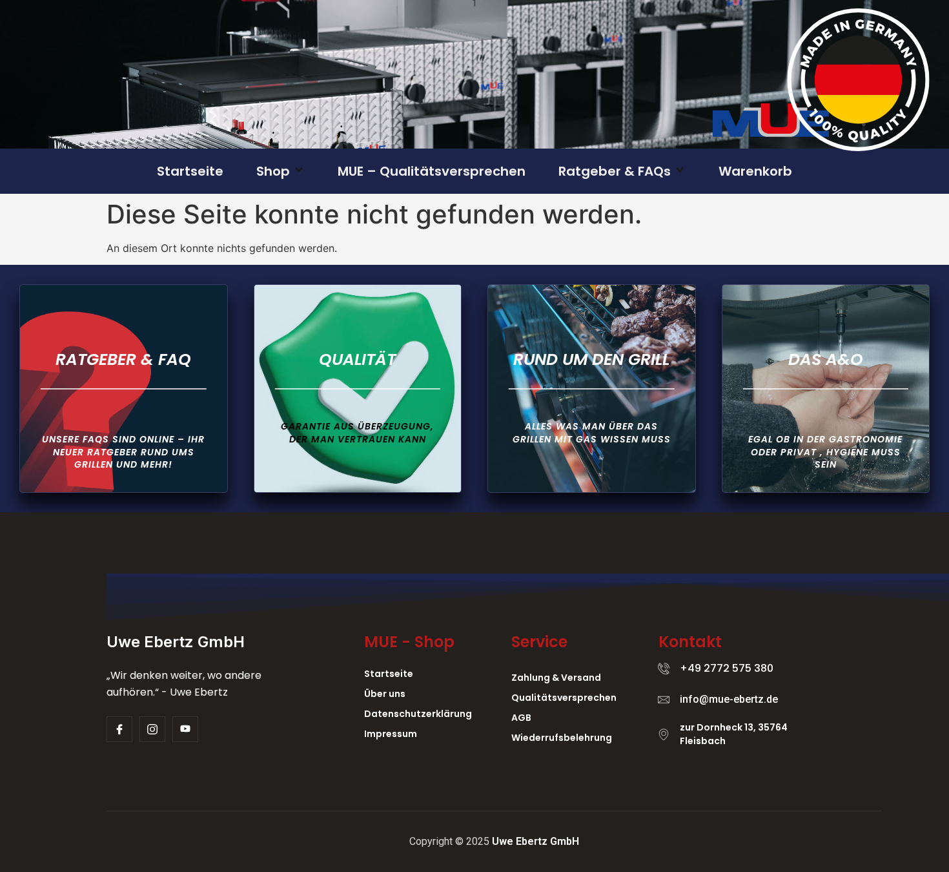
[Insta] (152, 729)
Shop (273, 171)
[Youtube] (185, 729)
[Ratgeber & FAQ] (123, 388)
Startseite (190, 171)
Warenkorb (755, 171)
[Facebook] (119, 729)
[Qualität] (358, 388)
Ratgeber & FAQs (614, 171)
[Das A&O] (826, 388)
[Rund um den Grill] (591, 388)
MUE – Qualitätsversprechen (432, 171)
